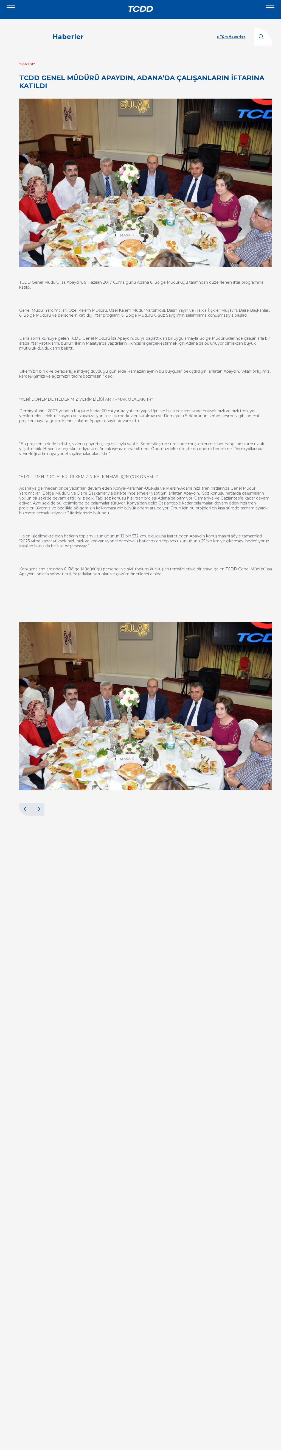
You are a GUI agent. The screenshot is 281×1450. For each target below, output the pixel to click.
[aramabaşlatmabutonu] (263, 36)
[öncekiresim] (25, 809)
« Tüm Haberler (231, 37)
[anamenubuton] (270, 9)
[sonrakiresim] (38, 809)
